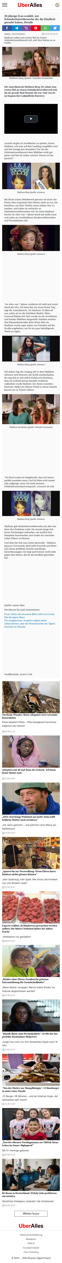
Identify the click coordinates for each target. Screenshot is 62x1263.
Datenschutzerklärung (31, 1235)
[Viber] (26, 28)
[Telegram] (16, 28)
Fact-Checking (31, 1252)
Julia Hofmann (18, 34)
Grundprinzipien (31, 1248)
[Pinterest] (36, 28)
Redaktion (31, 1239)
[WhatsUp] (45, 28)
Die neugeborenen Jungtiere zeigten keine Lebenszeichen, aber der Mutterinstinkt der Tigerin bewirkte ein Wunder (29, 623)
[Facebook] (7, 28)
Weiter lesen (31, 1213)
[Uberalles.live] (30, 5)
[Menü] (4, 5)
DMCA (31, 1243)
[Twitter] (55, 28)
